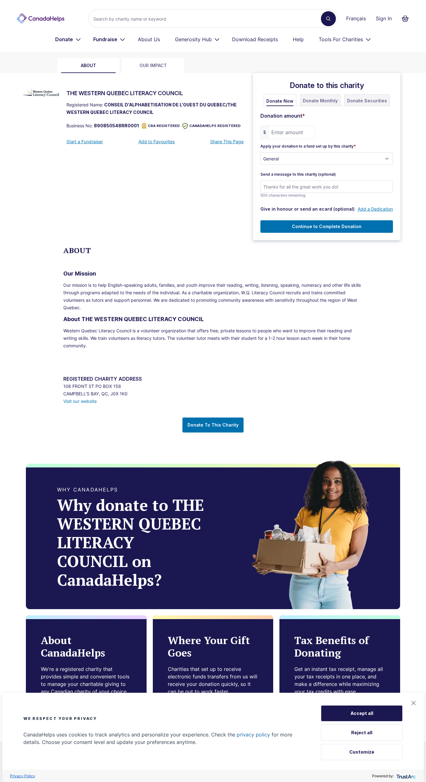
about (88, 65)
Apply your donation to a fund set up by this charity (308, 146)
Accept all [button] (362, 713)
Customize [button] (361, 752)
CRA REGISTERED (164, 126)
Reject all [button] (361, 732)
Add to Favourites (156, 141)
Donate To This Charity (213, 425)
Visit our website (80, 401)
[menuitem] (68, 39)
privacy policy (253, 734)
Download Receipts (255, 39)
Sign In (384, 18)
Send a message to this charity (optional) (298, 174)
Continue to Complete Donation (326, 226)
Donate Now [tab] (279, 101)
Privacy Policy (22, 776)
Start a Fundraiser (84, 141)
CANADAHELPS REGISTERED (214, 126)
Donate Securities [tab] (367, 100)
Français (356, 18)
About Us (149, 39)
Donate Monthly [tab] (320, 100)
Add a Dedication (375, 209)
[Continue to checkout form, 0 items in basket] (407, 18)
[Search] (328, 18)
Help (298, 39)
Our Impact (153, 65)
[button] (413, 703)
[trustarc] (405, 776)
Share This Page (227, 141)
